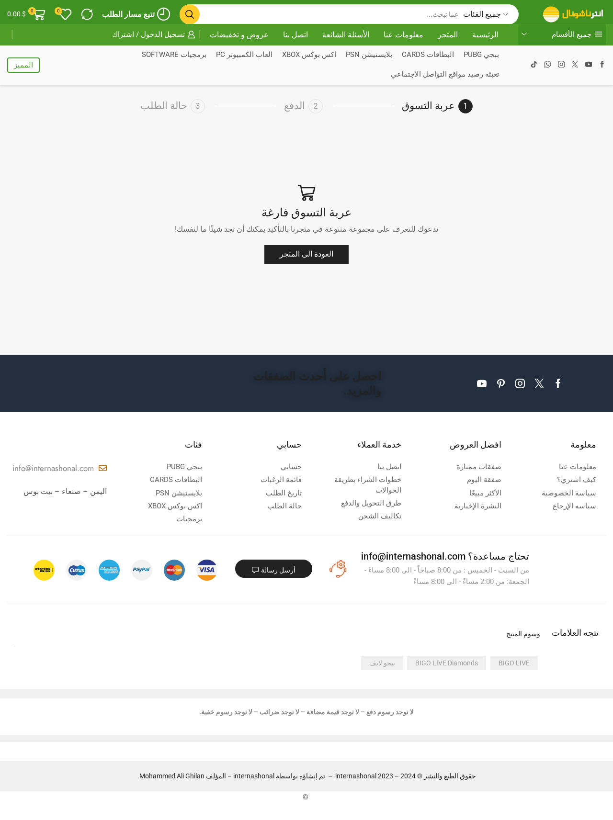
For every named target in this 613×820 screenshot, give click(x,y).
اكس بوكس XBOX (309, 55)
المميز (23, 65)
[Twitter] (575, 65)
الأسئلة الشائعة (345, 34)
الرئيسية (485, 34)
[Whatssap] (547, 65)
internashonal (253, 776)
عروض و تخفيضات (239, 34)
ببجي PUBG (481, 55)
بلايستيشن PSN (369, 55)
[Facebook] (602, 65)
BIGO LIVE (514, 663)
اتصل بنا (295, 34)
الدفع (294, 106)
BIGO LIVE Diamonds (446, 663)
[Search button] (190, 14)
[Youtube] (588, 65)
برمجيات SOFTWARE (174, 55)
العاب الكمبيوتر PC (244, 55)
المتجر (448, 34)
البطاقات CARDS (428, 55)
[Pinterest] (501, 383)
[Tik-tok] (534, 65)
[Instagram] (561, 65)
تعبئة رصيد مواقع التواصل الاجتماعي (445, 74)
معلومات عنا (403, 34)
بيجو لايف (382, 663)
